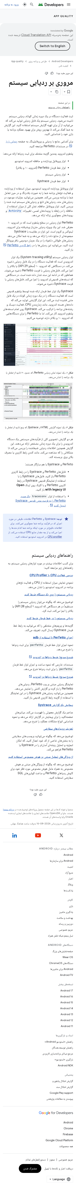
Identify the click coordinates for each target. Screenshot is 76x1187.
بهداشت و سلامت (65, 917)
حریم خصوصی (66, 929)
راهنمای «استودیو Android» (59, 1041)
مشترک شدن (30, 1168)
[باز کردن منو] (68, 4)
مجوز (52, 1159)
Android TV (66, 975)
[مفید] (52, 73)
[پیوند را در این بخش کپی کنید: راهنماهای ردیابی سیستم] (28, 555)
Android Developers (62, 61)
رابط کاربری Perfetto (19, 245)
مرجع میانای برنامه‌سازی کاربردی (57, 1053)
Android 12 (66, 1020)
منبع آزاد (69, 872)
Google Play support (61, 1092)
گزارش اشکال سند (64, 1087)
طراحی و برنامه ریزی (37, 61)
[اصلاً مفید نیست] (46, 73)
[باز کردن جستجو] (32, 4)
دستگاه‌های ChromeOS (61, 963)
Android (68, 854)
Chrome (68, 1128)
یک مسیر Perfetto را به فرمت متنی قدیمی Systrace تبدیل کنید (40, 500)
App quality (63, 16)
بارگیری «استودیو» (64, 1059)
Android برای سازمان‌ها (61, 860)
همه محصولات (66, 1146)
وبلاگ (70, 884)
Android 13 (67, 1014)
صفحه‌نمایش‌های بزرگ (62, 951)
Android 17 (66, 990)
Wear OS (68, 957)
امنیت (70, 866)
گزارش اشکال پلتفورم (62, 1081)
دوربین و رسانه (66, 923)
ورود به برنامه (11, 4)
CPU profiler (55, 536)
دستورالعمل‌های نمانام (36, 1159)
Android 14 (66, 1008)
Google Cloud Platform (59, 1140)
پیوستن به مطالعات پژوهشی (59, 1098)
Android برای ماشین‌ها (61, 969)
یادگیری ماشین (66, 912)
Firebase (68, 1134)
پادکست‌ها (68, 890)
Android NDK (65, 1065)
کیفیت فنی (63, 65)
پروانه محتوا (8, 809)
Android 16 (66, 996)
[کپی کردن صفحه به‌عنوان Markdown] (57, 92)
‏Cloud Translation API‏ (36, 35)
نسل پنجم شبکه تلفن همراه (60, 935)
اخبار (70, 878)
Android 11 (67, 1026)
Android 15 (66, 1002)
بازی (71, 906)
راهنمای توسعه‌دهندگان (62, 1047)
